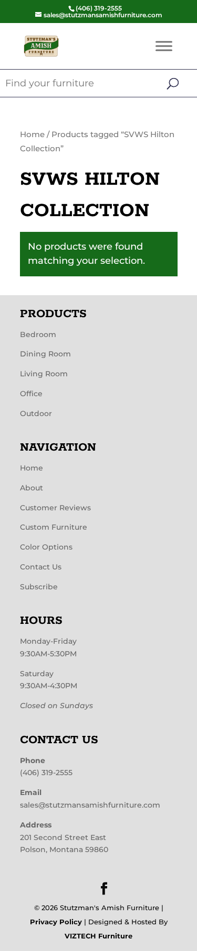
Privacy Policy (56, 922)
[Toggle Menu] (163, 46)
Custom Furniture (53, 527)
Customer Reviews (55, 507)
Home (32, 134)
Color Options (46, 547)
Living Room (44, 373)
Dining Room (45, 354)
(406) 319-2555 (46, 772)
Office (31, 393)
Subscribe (39, 586)
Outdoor (36, 413)
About (31, 488)
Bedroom (38, 334)
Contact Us (40, 567)
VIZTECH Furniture (98, 936)
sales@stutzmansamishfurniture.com (90, 805)
